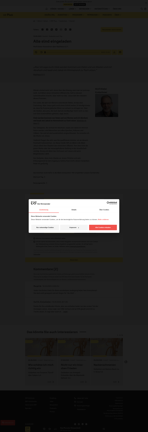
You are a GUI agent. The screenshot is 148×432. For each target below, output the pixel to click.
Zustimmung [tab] (43, 210)
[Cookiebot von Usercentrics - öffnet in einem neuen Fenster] (108, 203)
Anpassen (72, 227)
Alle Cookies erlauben (103, 227)
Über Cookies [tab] (104, 210)
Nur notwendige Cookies (45, 227)
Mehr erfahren (103, 219)
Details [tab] (74, 210)
